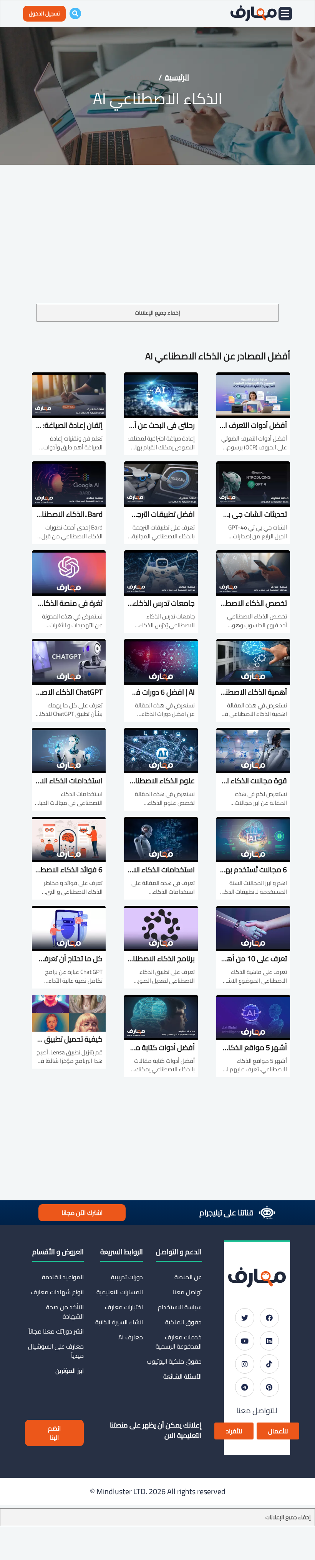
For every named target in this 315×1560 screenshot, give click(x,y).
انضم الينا (54, 1433)
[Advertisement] (157, 246)
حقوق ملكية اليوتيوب (174, 1361)
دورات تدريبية (127, 1277)
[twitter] (244, 1317)
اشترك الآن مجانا (82, 1212)
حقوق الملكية (183, 1322)
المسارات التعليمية (119, 1292)
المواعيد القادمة (63, 1277)
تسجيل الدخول (44, 13)
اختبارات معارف (124, 1307)
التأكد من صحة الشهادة (65, 1311)
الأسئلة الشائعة (182, 1376)
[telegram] (244, 1387)
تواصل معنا (187, 1292)
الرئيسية (177, 77)
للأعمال (278, 1431)
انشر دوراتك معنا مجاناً (56, 1331)
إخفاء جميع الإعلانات (157, 313)
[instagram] (244, 1364)
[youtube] (244, 1341)
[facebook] (269, 1317)
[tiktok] (269, 1364)
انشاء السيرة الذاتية (119, 1322)
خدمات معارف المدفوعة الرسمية (179, 1341)
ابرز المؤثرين (69, 1370)
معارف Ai (130, 1337)
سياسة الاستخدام (180, 1307)
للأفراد (234, 1431)
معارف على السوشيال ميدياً (56, 1351)
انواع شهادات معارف (57, 1292)
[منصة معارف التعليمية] (253, 13)
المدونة (141, 77)
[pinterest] (269, 1387)
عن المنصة (188, 1277)
